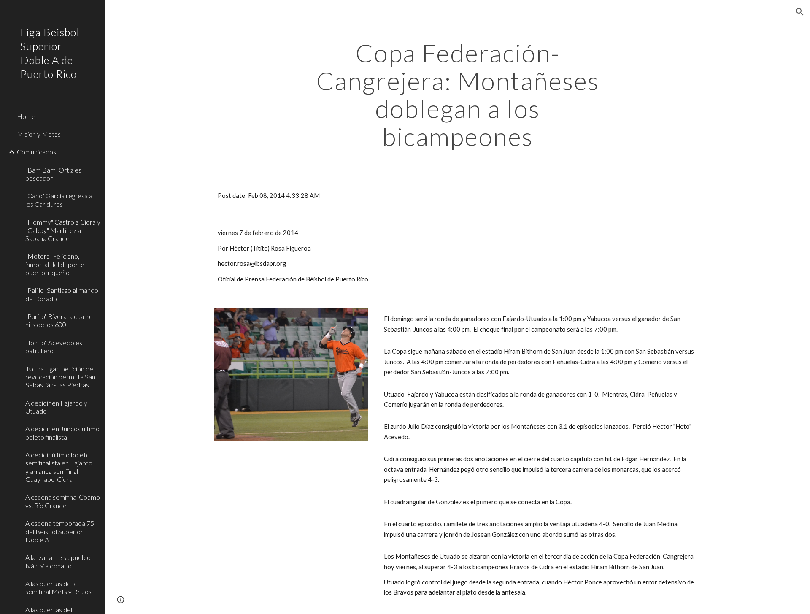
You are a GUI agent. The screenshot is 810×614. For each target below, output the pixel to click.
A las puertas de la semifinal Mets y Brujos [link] (58, 587)
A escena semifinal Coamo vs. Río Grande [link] (62, 501)
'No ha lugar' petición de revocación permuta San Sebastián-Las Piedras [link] (60, 377)
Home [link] (26, 116)
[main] (457, 94)
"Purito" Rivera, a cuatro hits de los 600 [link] (59, 320)
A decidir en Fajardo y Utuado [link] (56, 407)
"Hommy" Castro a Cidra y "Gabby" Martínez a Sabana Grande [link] (62, 230)
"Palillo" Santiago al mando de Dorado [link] (61, 294)
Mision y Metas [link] (39, 134)
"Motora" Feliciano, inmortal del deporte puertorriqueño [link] (54, 264)
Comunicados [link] (36, 152)
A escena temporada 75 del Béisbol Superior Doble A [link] (59, 531)
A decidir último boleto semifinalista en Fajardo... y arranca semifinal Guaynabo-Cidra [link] (60, 467)
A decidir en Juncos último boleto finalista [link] (62, 433)
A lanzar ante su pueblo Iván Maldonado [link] (58, 561)
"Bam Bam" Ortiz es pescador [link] (53, 174)
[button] (800, 12)
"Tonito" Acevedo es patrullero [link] (53, 346)
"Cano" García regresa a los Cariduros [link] (58, 200)
